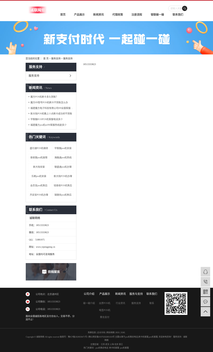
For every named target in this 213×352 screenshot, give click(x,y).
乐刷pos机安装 (38, 176)
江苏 (103, 344)
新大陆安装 (39, 167)
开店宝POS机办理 (39, 195)
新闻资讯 (98, 14)
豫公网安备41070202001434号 (102, 337)
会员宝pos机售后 (38, 185)
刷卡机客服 (143, 337)
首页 (63, 14)
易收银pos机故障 (38, 157)
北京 (116, 344)
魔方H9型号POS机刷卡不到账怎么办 (49, 102)
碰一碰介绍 (89, 303)
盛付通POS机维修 (39, 148)
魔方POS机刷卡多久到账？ (44, 97)
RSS (117, 332)
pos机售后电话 (131, 337)
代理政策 (117, 14)
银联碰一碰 (157, 14)
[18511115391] (205, 281)
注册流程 (136, 14)
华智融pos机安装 (63, 148)
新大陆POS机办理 (63, 176)
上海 (112, 344)
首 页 (46, 58)
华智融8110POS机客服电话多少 (46, 119)
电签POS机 (104, 310)
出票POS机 (104, 303)
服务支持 (56, 58)
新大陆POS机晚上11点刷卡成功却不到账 (51, 113)
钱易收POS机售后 (63, 185)
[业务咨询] (205, 271)
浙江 (121, 344)
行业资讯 (120, 303)
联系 (151, 303)
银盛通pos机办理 (63, 167)
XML (123, 332)
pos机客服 (153, 337)
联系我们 (178, 14)
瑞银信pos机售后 (63, 195)
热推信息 (92, 332)
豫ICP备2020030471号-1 (78, 337)
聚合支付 (104, 317)
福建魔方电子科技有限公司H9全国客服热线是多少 (52, 108)
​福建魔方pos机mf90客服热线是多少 (48, 125)
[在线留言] (205, 301)
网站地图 (110, 332)
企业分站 (101, 332)
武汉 (107, 344)
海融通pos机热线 (63, 157)
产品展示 (79, 14)
